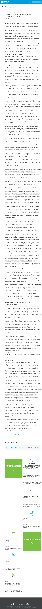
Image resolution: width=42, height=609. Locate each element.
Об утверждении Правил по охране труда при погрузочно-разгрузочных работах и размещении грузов (31, 476)
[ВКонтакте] (5, 438)
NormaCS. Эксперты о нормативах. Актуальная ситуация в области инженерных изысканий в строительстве (12, 584)
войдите (22, 447)
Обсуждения (32, 463)
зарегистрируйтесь (14, 447)
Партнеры (29, 599)
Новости (14, 536)
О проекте (4, 599)
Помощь (23, 601)
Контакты (8, 599)
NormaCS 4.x (19, 601)
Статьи (13, 556)
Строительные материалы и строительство (25, 10)
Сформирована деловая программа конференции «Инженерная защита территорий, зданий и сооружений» (13, 539)
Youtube (27, 604)
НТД (32, 515)
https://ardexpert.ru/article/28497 (14, 434)
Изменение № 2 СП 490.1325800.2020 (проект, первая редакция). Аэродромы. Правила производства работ (32, 502)
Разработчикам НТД (35, 599)
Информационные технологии (11, 10)
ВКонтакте (21, 604)
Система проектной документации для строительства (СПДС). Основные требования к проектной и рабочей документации (32, 482)
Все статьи (9, 7)
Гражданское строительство (10, 12)
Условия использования (23, 599)
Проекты (32, 490)
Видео (13, 576)
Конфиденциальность (15, 599)
